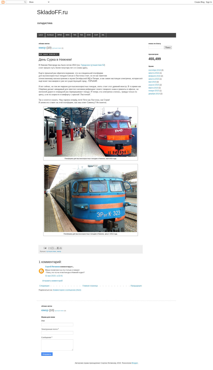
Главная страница (90, 286)
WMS (67, 35)
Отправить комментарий (52, 281)
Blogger (135, 363)
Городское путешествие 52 (92, 65)
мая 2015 (152, 82)
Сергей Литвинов (52, 267)
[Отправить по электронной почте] (49, 248)
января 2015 (154, 91)
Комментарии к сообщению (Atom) (67, 290)
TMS (74, 35)
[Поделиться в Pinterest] (60, 248)
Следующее (44, 286)
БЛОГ (41, 35)
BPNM (60, 35)
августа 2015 (154, 79)
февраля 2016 (154, 76)
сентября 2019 (155, 70)
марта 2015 (153, 88)
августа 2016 (154, 73)
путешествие (56, 48)
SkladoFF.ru (52, 12)
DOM (89, 35)
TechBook (50, 35)
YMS (81, 35)
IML (103, 35)
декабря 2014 (154, 94)
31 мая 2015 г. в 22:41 (54, 276)
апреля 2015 (154, 85)
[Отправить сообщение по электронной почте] (45, 248)
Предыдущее (136, 286)
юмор (42, 47)
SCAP (96, 35)
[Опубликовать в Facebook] (58, 248)
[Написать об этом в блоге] (52, 248)
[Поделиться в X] (55, 248)
